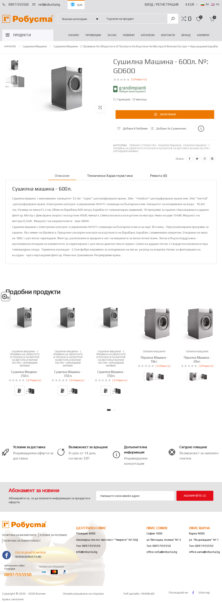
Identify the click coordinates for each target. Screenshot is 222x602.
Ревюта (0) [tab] (158, 176)
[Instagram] (204, 158)
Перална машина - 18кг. (154, 359)
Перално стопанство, (143, 145)
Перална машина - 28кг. (197, 359)
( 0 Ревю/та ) (139, 79)
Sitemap (204, 592)
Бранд (186, 35)
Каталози (148, 35)
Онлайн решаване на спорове (83, 593)
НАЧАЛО (73, 35)
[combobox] (134, 18)
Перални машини (154, 351)
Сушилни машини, (170, 145)
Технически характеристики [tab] (110, 176)
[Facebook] (189, 158)
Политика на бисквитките (19, 535)
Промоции (93, 35)
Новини (128, 35)
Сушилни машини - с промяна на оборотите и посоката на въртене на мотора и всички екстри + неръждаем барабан (136, 46)
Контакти (168, 35)
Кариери (203, 35)
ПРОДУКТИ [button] (22, 35)
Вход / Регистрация (161, 4)
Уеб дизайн (131, 593)
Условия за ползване (53, 535)
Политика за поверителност (22, 540)
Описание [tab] (62, 176)
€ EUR (190, 4)
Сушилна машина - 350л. (25, 374)
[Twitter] (197, 158)
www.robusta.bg (28, 556)
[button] (189, 18)
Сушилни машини (35, 46)
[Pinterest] (212, 158)
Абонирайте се (195, 495)
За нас (112, 35)
